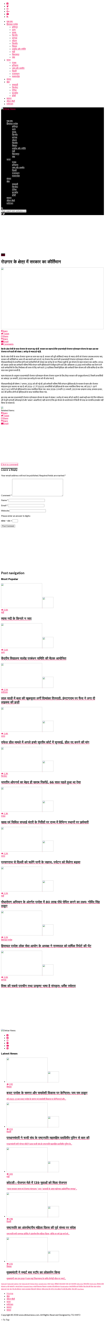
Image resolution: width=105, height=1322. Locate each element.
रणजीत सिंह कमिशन (66, 1289)
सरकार (23, 1289)
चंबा (13, 57)
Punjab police (64, 1286)
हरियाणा (15, 65)
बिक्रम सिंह (86, 1284)
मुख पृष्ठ (10, 21)
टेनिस (14, 90)
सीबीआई (57, 1284)
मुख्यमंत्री (11, 1286)
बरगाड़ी (35, 1286)
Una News (80, 1289)
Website (5, 510)
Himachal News (28, 1286)
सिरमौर (15, 43)
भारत (9, 60)
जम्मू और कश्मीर (18, 68)
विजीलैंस (81, 1286)
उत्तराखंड (49, 1286)
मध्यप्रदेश (16, 76)
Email (4, 505)
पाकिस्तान (39, 1289)
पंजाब (14, 62)
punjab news (43, 1284)
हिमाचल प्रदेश (12, 24)
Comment (6, 495)
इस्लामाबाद (28, 1289)
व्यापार (9, 98)
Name (4, 500)
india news (79, 1284)
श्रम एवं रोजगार (19, 1286)
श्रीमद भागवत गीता (46, 1289)
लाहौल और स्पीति (19, 49)
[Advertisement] (52, 234)
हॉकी (14, 95)
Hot (20, 1284)
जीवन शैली (11, 101)
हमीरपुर (15, 27)
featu (52, 1284)
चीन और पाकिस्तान (16, 1289)
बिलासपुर (15, 54)
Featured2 (10, 1284)
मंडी (13, 51)
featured (4, 1284)
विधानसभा (39, 1286)
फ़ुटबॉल (15, 93)
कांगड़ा (14, 38)
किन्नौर (15, 35)
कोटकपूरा (3, 1286)
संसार (9, 79)
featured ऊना (26, 1284)
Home (10, 1293)
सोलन (14, 40)
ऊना (14, 29)
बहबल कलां (4, 1289)
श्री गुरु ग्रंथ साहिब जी (56, 1289)
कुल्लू (14, 32)
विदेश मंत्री (33, 1289)
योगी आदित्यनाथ (56, 1286)
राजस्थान (15, 73)
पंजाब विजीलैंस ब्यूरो (73, 1286)
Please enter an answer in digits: (16, 515)
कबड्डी (15, 84)
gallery (16, 1284)
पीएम (92, 1286)
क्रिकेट (15, 87)
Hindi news (93, 1284)
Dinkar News (34, 1284)
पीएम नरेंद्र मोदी (87, 1286)
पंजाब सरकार (62, 1284)
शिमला (14, 46)
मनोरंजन (10, 104)
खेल (8, 82)
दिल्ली (14, 71)
